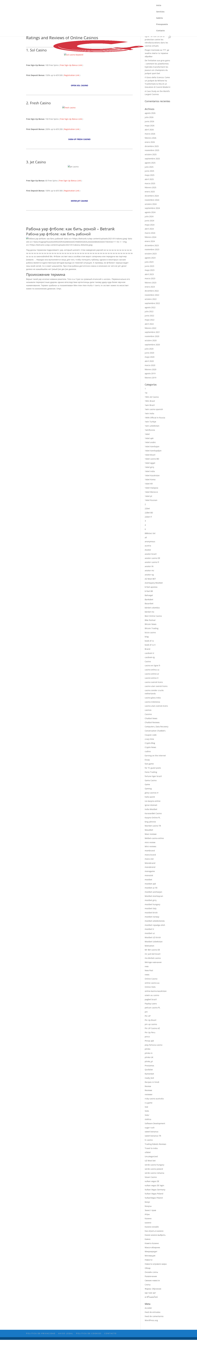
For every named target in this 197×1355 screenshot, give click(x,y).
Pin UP (147, 1016)
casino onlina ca (152, 669)
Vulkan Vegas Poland (154, 1193)
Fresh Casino (40, 103)
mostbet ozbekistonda (155, 921)
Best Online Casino (153, 616)
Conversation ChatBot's (155, 730)
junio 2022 (149, 315)
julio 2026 (149, 117)
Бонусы (148, 1206)
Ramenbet (149, 1073)
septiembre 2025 (152, 158)
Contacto (160, 31)
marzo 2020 (150, 365)
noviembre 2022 (152, 295)
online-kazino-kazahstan (156, 991)
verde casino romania (154, 1173)
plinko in (149, 1053)
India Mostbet (151, 809)
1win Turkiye (150, 421)
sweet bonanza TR (153, 1135)
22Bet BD (149, 512)
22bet (147, 508)
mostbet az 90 (151, 887)
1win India (149, 413)
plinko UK (149, 1057)
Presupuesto (162, 24)
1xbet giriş (149, 467)
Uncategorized (151, 1156)
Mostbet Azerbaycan (154, 896)
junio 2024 (149, 220)
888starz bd (150, 533)
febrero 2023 (150, 282)
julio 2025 (149, 167)
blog (147, 636)
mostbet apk (150, 883)
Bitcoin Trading (151, 628)
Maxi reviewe (151, 834)
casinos (148, 710)
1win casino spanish (154, 409)
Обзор (147, 1268)
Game (147, 784)
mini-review (150, 842)
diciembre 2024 (152, 195)
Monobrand (150, 863)
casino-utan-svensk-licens (156, 706)
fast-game (149, 763)
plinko (147, 1049)
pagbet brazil (151, 999)
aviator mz (149, 570)
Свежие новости (152, 1280)
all (146, 537)
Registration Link (72, 75)
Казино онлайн (152, 1226)
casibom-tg (150, 657)
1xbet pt (148, 496)
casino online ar (152, 674)
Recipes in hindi (152, 1082)
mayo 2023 (149, 270)
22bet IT (148, 517)
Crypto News (150, 747)
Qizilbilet (149, 1069)
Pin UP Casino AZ (152, 1028)
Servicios (160, 12)
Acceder (148, 1308)
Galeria (159, 18)
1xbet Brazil (150, 455)
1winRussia (150, 430)
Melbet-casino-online (154, 838)
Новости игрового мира (156, 1264)
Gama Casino (151, 780)
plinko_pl (149, 1061)
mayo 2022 (149, 319)
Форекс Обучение (153, 1288)
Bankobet (149, 599)
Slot (146, 1107)
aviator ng (149, 574)
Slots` (147, 1115)
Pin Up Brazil (150, 1020)
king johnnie (150, 821)
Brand (147, 649)
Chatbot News (151, 718)
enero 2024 (150, 241)
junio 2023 (149, 266)
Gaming (148, 788)
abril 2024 (149, 228)
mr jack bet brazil (152, 954)
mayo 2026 (149, 125)
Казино (148, 1218)
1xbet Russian (151, 500)
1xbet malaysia (151, 488)
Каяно (147, 1239)
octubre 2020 (151, 340)
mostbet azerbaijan (153, 892)
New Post (149, 970)
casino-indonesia (152, 702)
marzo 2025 (150, 183)
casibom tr (149, 653)
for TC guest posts (153, 768)
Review (148, 1086)
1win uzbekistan (152, 426)
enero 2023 (150, 286)
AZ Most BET (150, 579)
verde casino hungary (154, 1164)
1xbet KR (149, 483)
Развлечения (151, 1276)
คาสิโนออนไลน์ (151, 1297)
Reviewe (148, 1090)
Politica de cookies (88, 1333)
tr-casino (149, 1140)
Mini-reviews (150, 846)
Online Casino (151, 978)
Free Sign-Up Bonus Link (71, 65)
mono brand (150, 854)
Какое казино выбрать (155, 1235)
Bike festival (150, 620)
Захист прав (150, 1210)
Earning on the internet (155, 755)
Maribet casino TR (153, 825)
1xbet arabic (150, 442)
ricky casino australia (154, 1098)
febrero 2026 (150, 138)
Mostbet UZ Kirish (153, 937)
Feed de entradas (152, 1312)
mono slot (149, 859)
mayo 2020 (149, 357)
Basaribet (149, 603)
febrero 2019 (150, 377)
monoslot (149, 875)
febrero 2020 (150, 369)
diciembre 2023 (152, 245)
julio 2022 (149, 311)
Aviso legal (65, 1333)
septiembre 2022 (152, 303)
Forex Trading (151, 772)
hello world (150, 797)
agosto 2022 (150, 307)
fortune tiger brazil (153, 776)
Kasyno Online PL (152, 817)
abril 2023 (149, 274)
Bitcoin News (150, 624)
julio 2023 (149, 262)
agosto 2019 (150, 373)
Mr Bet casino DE (152, 949)
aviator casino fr (152, 562)
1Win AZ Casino (152, 397)
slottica (148, 1119)
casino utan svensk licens (156, 686)
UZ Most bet (150, 1160)
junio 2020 (149, 353)
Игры (147, 1214)
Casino (148, 661)
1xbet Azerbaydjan (153, 450)
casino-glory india (153, 697)
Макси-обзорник (152, 1247)
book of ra (149, 641)
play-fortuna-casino (153, 1045)
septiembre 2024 (152, 208)
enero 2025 (150, 191)
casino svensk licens (154, 682)
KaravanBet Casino (153, 813)
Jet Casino (38, 162)
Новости (148, 1260)
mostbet (148, 879)
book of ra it (150, 645)
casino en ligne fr (152, 665)
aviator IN (149, 566)
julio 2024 (149, 216)
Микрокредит (151, 1251)
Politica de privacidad (40, 1333)
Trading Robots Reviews (155, 1144)
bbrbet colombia (152, 607)
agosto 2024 (150, 212)
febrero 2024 (150, 237)
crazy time (149, 739)
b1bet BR (149, 591)
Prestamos (149, 1065)
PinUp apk (149, 1040)
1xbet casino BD (152, 459)
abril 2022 (149, 324)
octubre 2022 (151, 299)
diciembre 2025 (152, 146)
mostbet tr (149, 929)
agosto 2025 (150, 162)
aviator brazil (151, 554)
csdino (148, 751)
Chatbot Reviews (152, 722)
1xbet (147, 434)
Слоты (147, 1284)
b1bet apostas (151, 587)
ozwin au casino (152, 995)
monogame (150, 871)
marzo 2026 (150, 133)
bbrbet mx (149, 612)
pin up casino (151, 1024)
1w (146, 392)
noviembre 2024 (152, 200)
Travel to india (151, 1148)
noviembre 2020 (152, 336)
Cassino (148, 714)
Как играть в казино (154, 1231)
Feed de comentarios (154, 1316)
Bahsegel (149, 595)
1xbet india (150, 471)
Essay (147, 759)
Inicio (158, 5)
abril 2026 (149, 129)
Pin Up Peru (150, 1032)
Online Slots (150, 987)
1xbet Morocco (151, 492)
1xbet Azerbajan (152, 446)
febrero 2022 (150, 328)
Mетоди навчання (153, 962)
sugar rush (150, 1127)
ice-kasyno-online (152, 801)
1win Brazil (150, 405)
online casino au (152, 983)
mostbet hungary (152, 904)
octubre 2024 (151, 204)
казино (148, 1222)
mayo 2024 (149, 224)
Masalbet (149, 830)
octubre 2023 (151, 253)
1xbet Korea (150, 479)
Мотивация (150, 1255)
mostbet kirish (151, 912)
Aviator (148, 550)
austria (148, 545)
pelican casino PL (152, 1007)
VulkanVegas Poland (154, 1197)
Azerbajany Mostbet (154, 583)
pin (146, 1011)
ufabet (148, 1152)
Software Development (155, 1123)
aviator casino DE (152, 558)
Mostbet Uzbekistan (154, 941)
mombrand (150, 850)
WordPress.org (151, 1320)
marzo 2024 (150, 233)
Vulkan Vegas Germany (155, 1189)
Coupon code (151, 735)
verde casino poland (154, 1169)
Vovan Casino (151, 1177)
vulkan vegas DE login (154, 1185)
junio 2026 (149, 121)
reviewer (149, 1094)
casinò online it (151, 678)
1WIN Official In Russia (155, 417)
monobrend (150, 867)
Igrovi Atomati (151, 805)
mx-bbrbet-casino (153, 958)
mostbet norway (152, 916)
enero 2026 (150, 142)
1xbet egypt (150, 463)
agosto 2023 (150, 257)
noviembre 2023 (152, 249)
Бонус (147, 1202)
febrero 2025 (150, 187)
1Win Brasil (150, 401)
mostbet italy (150, 908)
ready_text (149, 1078)
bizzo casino (150, 632)
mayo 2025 (149, 175)
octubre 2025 (151, 154)
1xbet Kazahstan (152, 475)
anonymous (150, 541)
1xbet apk (149, 438)
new (146, 966)
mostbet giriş (151, 900)
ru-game (148, 1102)
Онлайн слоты (151, 1272)
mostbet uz (150, 933)
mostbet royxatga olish (155, 925)
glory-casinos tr (152, 792)
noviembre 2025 (152, 150)
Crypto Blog (150, 743)
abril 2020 (149, 361)
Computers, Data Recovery (156, 726)
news (147, 974)
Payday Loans (151, 1003)
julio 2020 (149, 348)
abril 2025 (149, 179)
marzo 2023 (150, 278)
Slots (147, 1111)
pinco (147, 1036)
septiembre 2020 (152, 344)
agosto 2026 (150, 113)
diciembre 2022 (152, 290)
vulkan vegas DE (152, 1181)
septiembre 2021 (152, 332)
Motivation (149, 945)
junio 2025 (149, 171)
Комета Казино (152, 1243)
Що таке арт (150, 1293)
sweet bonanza (151, 1131)
